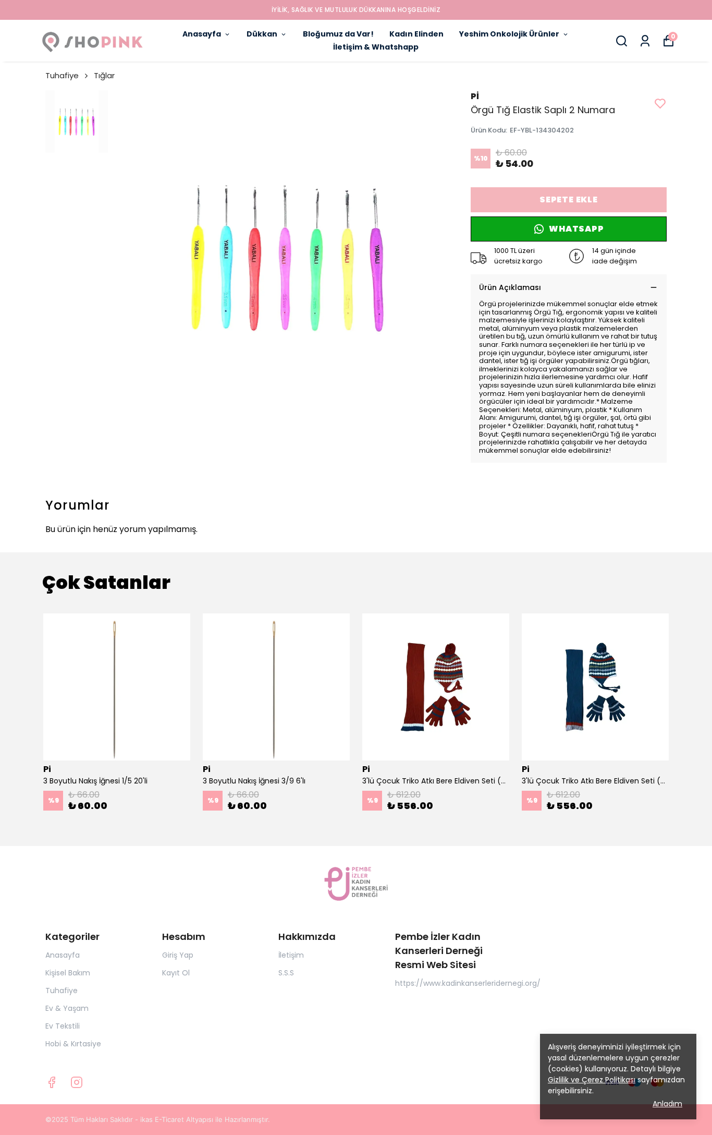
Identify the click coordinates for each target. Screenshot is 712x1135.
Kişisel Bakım (67, 973)
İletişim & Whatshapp (376, 47)
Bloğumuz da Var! (338, 34)
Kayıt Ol (176, 973)
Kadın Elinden (416, 34)
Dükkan (262, 34)
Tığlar (104, 75)
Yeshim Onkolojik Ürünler (509, 34)
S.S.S (286, 973)
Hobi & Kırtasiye (73, 1044)
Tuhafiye (62, 75)
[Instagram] (76, 1082)
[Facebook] (51, 1082)
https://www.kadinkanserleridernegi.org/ (468, 983)
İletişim (291, 955)
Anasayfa (201, 34)
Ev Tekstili (62, 1026)
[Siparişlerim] (645, 40)
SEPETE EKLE (568, 200)
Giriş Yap (177, 955)
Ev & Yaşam (67, 1008)
